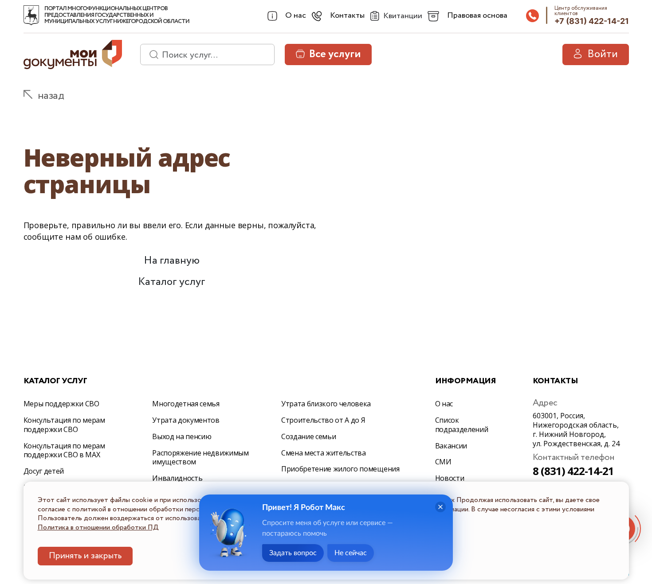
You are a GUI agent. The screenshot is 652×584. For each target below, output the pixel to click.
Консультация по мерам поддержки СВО (64, 424)
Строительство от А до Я (323, 420)
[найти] (150, 54)
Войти (602, 54)
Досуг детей (44, 471)
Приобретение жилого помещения (340, 469)
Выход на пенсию (181, 436)
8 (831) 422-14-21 (573, 470)
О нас (444, 404)
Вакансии (451, 446)
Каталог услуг (171, 282)
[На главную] (31, 15)
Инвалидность (177, 478)
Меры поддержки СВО (61, 404)
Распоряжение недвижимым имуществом (200, 457)
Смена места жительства (323, 453)
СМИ (443, 462)
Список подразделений (461, 424)
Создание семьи (308, 436)
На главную (172, 261)
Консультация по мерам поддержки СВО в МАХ (64, 450)
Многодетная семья (186, 404)
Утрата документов (186, 420)
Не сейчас (350, 553)
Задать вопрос (293, 553)
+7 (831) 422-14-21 (591, 21)
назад (51, 96)
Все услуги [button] (335, 54)
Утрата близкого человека (326, 404)
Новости (449, 478)
